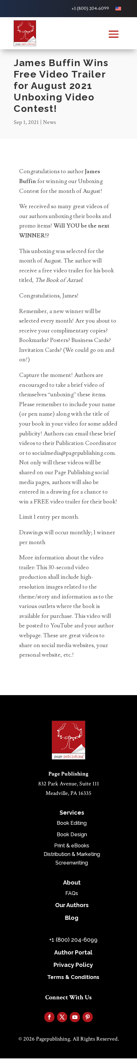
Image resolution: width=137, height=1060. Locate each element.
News (49, 122)
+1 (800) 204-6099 (90, 8)
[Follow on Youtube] (75, 1017)
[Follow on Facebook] (49, 1017)
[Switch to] (118, 8)
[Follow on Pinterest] (88, 1017)
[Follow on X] (62, 1017)
